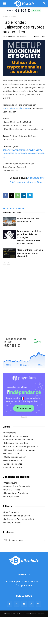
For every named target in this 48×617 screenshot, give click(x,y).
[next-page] (8, 263)
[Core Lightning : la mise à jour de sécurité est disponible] (9, 253)
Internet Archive (11, 496)
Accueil (5, 16)
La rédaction (10, 36)
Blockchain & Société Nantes (16, 108)
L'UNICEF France (12, 489)
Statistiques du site (13, 467)
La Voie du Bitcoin (12, 522)
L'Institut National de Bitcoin (17, 515)
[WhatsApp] (17, 195)
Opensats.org (10, 483)
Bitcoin (13, 16)
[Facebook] (5, 195)
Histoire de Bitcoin (13, 460)
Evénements (10, 432)
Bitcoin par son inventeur (16, 443)
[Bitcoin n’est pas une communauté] (9, 221)
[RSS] (16, 604)
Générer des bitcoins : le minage (19, 450)
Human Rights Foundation (16, 493)
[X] (11, 195)
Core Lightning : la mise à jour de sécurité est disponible (30, 253)
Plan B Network (11, 512)
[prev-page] (4, 263)
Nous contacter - (33, 581)
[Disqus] (24, 302)
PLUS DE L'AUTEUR (12, 212)
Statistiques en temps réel (16, 436)
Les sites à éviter (12, 453)
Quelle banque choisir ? (15, 457)
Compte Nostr (24, 585)
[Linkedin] (23, 195)
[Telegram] (30, 195)
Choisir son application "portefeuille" (21, 446)
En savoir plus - (14, 581)
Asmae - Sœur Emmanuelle (17, 486)
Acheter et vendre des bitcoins (18, 439)
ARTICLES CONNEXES (13, 208)
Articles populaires (13, 464)
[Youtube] (38, 604)
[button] (4, 3)
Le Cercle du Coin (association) (19, 519)
